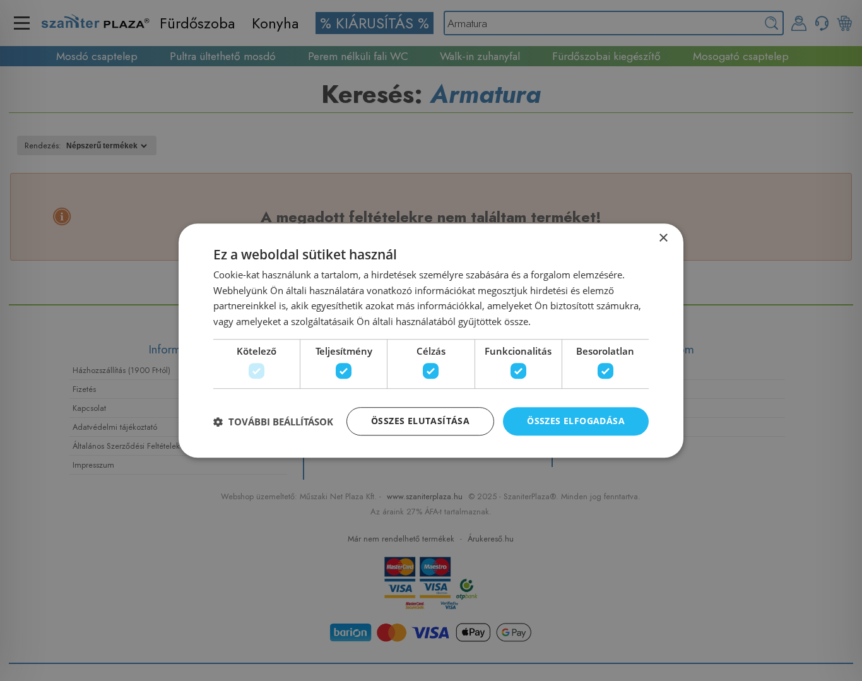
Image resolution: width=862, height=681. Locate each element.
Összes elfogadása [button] (576, 421)
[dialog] (431, 340)
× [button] (663, 238)
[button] (273, 421)
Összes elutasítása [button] (420, 421)
